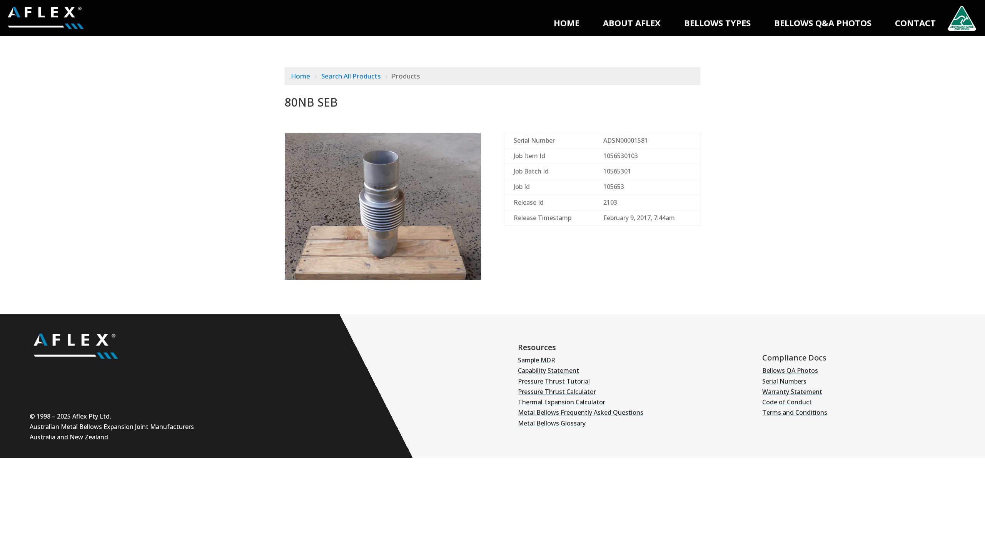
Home (566, 22)
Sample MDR (536, 360)
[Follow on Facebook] (109, 373)
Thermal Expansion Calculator (561, 402)
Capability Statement (548, 370)
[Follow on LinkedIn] (86, 373)
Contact (915, 22)
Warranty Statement (792, 391)
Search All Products (351, 76)
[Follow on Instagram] (63, 373)
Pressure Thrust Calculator (557, 391)
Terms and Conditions (794, 412)
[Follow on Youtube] (40, 373)
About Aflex (632, 22)
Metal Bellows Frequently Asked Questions (580, 412)
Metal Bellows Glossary (552, 423)
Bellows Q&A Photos (822, 22)
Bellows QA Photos (790, 370)
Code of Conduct (787, 402)
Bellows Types (717, 22)
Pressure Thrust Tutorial (554, 381)
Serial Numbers (784, 381)
